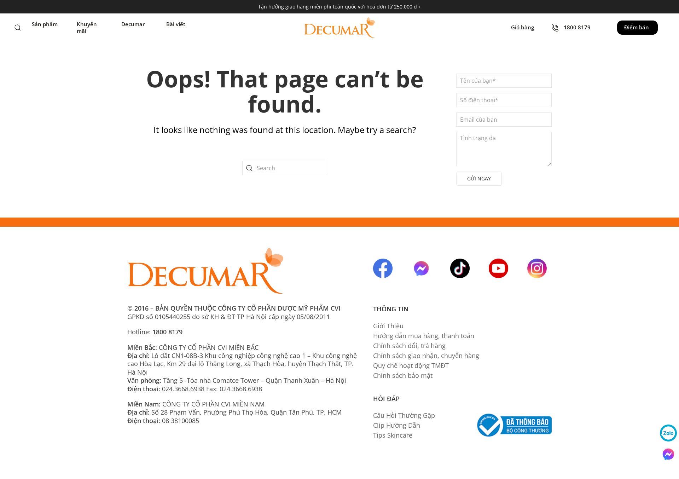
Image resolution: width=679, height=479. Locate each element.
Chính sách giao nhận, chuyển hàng (426, 355)
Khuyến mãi (87, 28)
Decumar (133, 24)
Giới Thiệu (388, 326)
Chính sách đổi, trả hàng (409, 345)
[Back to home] (339, 27)
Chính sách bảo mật (403, 375)
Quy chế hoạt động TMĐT (411, 365)
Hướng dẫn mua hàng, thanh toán (423, 335)
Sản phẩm (45, 24)
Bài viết (175, 24)
